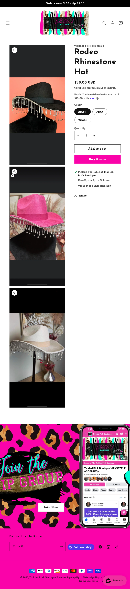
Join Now (51, 507)
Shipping (80, 87)
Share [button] (83, 195)
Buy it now (97, 159)
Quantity (80, 128)
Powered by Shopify (68, 577)
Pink (99, 111)
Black (82, 111)
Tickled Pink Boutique (42, 577)
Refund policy (91, 577)
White (82, 120)
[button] (8, 23)
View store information (95, 185)
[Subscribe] (61, 546)
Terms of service (88, 581)
